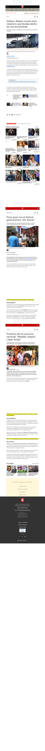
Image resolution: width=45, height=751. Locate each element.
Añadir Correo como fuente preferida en (31, 13)
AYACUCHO (12, 8)
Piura (8, 16)
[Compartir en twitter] (37, 17)
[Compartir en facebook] (35, 17)
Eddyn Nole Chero (11, 56)
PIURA (23, 10)
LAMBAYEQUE (17, 10)
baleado (22, 123)
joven (25, 123)
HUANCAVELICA (24, 8)
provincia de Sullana (11, 66)
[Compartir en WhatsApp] (12, 115)
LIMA (20, 10)
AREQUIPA (7, 8)
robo (19, 123)
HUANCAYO (29, 8)
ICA (37, 8)
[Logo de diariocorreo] (22, 6)
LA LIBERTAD (12, 10)
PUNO (26, 10)
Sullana (28, 123)
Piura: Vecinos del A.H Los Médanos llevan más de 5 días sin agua (22, 81)
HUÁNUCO (33, 8)
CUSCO (20, 8)
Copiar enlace (18, 114)
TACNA (29, 10)
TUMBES (33, 10)
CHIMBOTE (16, 8)
